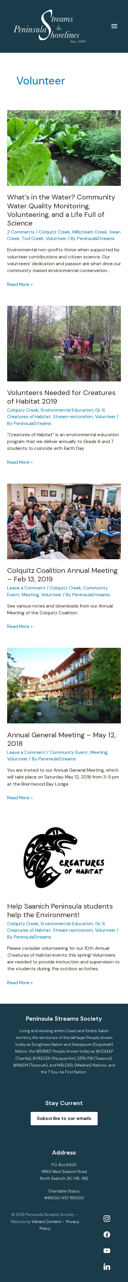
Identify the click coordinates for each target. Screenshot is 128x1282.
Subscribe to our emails (64, 1118)
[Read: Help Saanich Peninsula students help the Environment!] (64, 857)
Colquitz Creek (54, 232)
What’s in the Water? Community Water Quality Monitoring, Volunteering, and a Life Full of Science (61, 210)
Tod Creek (33, 239)
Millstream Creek (89, 232)
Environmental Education (67, 410)
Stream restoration (73, 417)
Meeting (30, 595)
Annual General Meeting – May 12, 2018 (61, 739)
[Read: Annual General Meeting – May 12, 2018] (64, 685)
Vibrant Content (46, 1221)
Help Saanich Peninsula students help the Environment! (60, 910)
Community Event (69, 752)
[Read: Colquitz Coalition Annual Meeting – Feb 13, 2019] (64, 521)
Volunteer (56, 239)
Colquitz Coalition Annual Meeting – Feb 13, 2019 (62, 575)
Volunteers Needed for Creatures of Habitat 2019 (61, 397)
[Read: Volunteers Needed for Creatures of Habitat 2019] (64, 343)
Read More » (20, 284)
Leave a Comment (26, 588)
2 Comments (21, 232)
